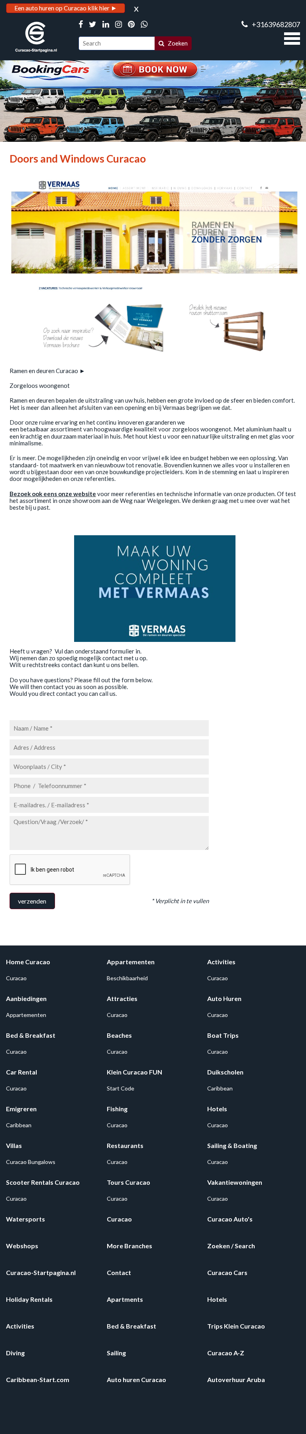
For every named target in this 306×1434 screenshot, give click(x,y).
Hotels (217, 1108)
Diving (15, 1353)
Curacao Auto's (230, 1219)
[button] (292, 37)
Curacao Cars (227, 1272)
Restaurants (125, 1145)
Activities (221, 961)
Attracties (122, 998)
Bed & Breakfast (30, 1035)
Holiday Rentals (29, 1299)
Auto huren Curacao (136, 1379)
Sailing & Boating (232, 1145)
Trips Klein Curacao (236, 1326)
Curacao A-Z (225, 1353)
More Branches (129, 1245)
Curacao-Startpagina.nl (41, 1272)
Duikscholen (225, 1072)
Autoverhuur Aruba (236, 1379)
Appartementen (131, 961)
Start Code (120, 1088)
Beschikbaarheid (127, 978)
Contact (119, 1272)
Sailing (116, 1353)
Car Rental (21, 1072)
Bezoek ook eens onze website (53, 493)
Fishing (117, 1108)
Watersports (25, 1219)
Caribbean (220, 1088)
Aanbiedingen (26, 998)
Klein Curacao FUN (134, 1072)
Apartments (125, 1299)
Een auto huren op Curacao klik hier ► (65, 8)
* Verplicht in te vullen (180, 900)
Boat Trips (223, 1035)
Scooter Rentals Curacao (43, 1182)
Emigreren (21, 1108)
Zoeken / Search (231, 1245)
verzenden (32, 901)
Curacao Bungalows (30, 1161)
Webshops (22, 1245)
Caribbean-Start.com (37, 1379)
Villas (14, 1145)
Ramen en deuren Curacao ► (47, 370)
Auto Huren (224, 998)
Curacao (16, 978)
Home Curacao (28, 961)
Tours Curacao (128, 1182)
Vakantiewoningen (234, 1182)
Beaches (119, 1035)
